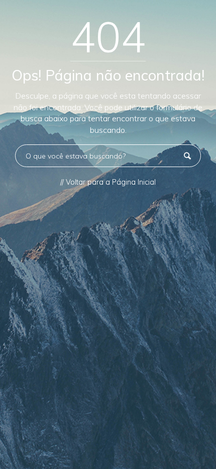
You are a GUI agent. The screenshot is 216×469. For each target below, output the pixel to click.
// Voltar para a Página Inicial (108, 182)
